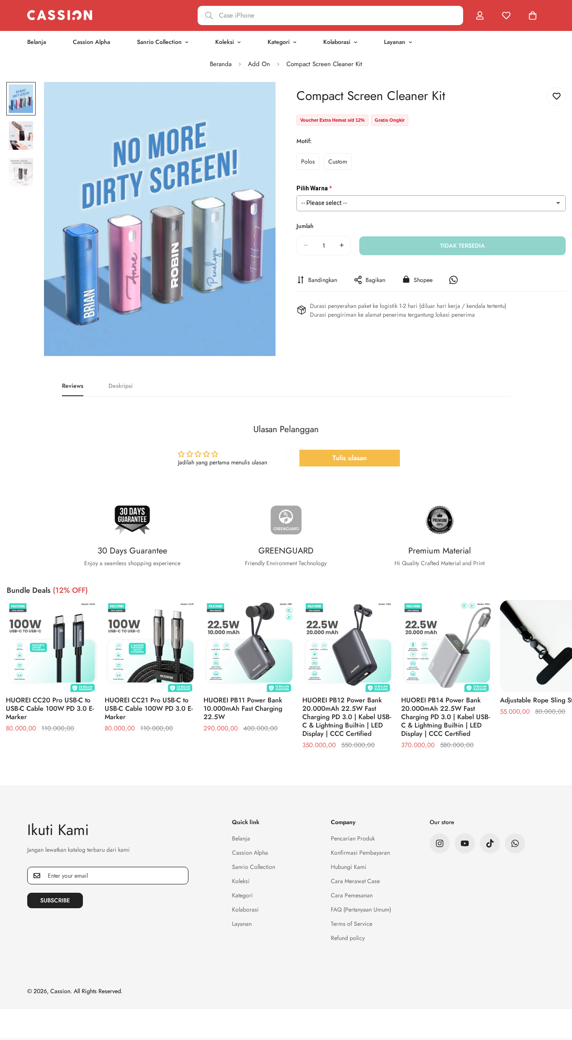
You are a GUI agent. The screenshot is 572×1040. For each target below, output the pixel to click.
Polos (310, 163)
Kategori (279, 42)
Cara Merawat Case (355, 881)
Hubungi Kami (348, 867)
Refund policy (348, 938)
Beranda (221, 64)
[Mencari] (330, 15)
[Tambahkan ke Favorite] (556, 96)
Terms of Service (351, 924)
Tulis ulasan (349, 458)
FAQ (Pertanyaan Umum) (361, 909)
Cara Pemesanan (352, 895)
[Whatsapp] (515, 843)
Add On (259, 64)
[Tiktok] (490, 843)
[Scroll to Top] (555, 994)
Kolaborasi (336, 42)
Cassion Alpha (91, 42)
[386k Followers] (440, 843)
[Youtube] (465, 843)
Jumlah (305, 225)
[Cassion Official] (59, 15)
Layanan (394, 42)
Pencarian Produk (353, 838)
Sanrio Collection (159, 42)
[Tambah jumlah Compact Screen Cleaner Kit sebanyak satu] (341, 245)
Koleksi (224, 42)
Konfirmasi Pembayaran (360, 852)
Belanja (36, 42)
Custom (340, 163)
